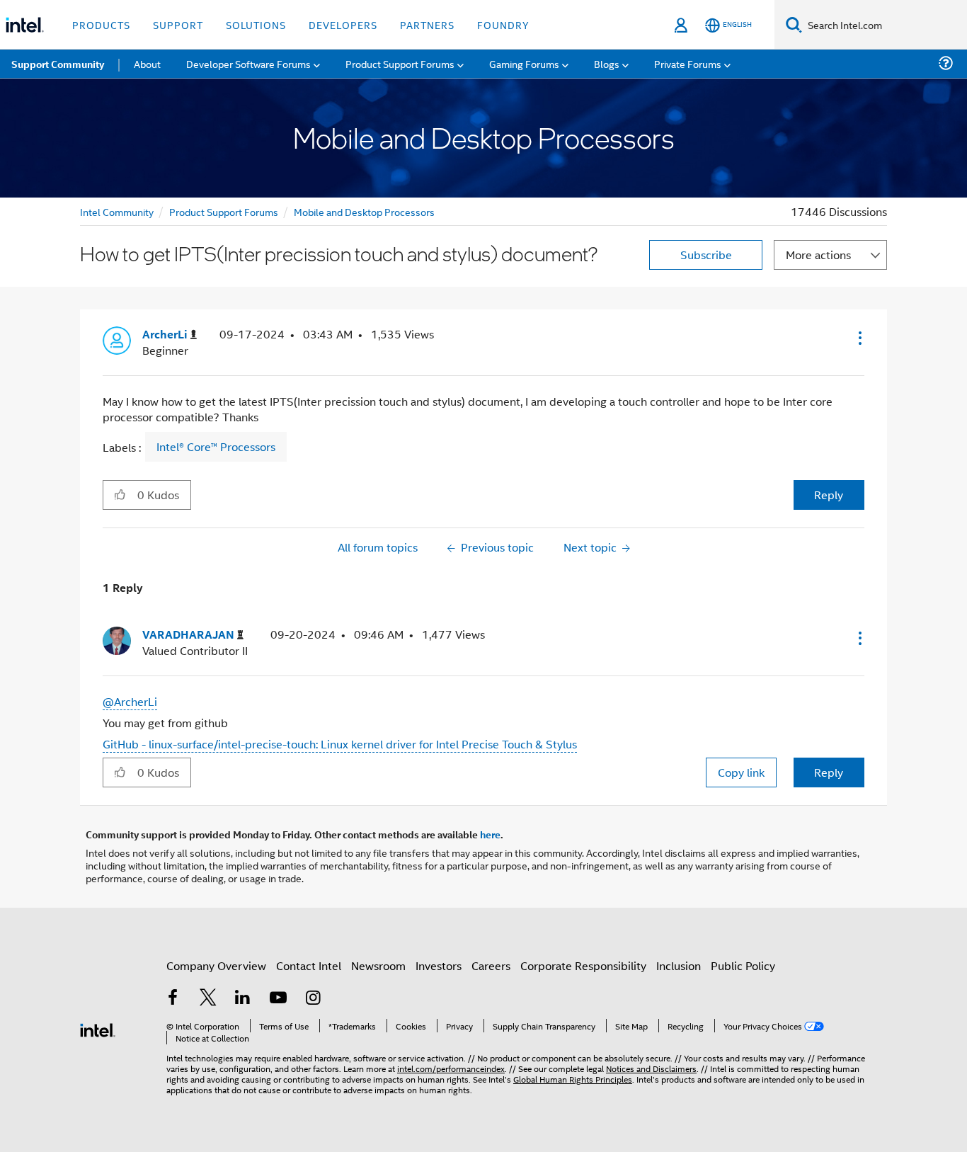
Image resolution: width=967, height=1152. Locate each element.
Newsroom (378, 965)
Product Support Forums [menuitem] (399, 63)
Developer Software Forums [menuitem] (248, 63)
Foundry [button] (503, 24)
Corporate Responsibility (583, 965)
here (490, 834)
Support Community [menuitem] (57, 64)
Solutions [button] (256, 24)
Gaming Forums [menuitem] (524, 63)
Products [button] (101, 24)
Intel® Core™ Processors (215, 447)
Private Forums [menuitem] (687, 63)
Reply (828, 494)
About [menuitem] (147, 63)
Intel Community (117, 211)
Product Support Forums (223, 211)
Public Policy (743, 965)
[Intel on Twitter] (208, 999)
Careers (490, 965)
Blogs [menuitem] (606, 63)
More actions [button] (818, 254)
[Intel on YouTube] (278, 999)
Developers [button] (343, 24)
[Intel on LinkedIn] (243, 999)
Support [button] (178, 24)
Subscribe (706, 254)
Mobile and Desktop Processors (364, 211)
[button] (859, 337)
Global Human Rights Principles (572, 1078)
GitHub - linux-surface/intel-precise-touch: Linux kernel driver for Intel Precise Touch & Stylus (340, 744)
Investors (439, 965)
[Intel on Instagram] (313, 999)
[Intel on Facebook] (173, 999)
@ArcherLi (130, 701)
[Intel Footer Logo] (97, 1028)
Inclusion (678, 965)
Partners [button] (427, 24)
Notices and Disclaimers (651, 1068)
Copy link (741, 772)
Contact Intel (308, 965)
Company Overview (216, 965)
